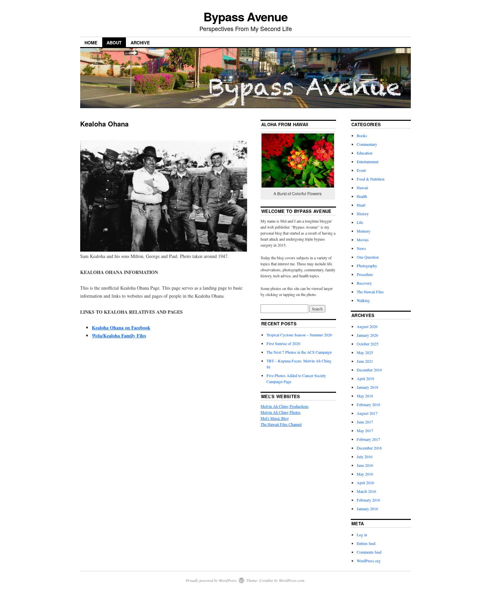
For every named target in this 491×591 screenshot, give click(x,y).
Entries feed (366, 543)
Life (360, 222)
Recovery (364, 283)
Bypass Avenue (245, 16)
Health (362, 196)
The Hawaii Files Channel (281, 424)
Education (364, 153)
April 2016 (365, 482)
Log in (362, 534)
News (361, 248)
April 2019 (365, 378)
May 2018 (365, 395)
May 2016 (365, 474)
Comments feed (369, 552)
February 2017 (368, 439)
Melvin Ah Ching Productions (285, 406)
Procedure (365, 274)
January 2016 (367, 508)
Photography (367, 265)
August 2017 (367, 413)
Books (362, 135)
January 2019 (367, 387)
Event (361, 170)
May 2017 (365, 430)
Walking (363, 300)
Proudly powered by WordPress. (211, 580)
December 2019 (369, 369)
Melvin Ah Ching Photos (281, 412)
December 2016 (369, 448)
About (114, 42)
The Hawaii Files (370, 291)
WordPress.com (291, 580)
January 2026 (367, 335)
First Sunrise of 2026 (283, 343)
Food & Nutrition (370, 179)
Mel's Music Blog (275, 418)
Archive (140, 42)
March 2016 (366, 491)
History (363, 213)
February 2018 (368, 404)
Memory (363, 231)
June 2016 (365, 465)
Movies (363, 239)
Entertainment (367, 161)
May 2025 (365, 352)
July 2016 (364, 456)
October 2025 (367, 343)
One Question (368, 257)
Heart (361, 205)
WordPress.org (368, 560)
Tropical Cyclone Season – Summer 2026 (299, 334)
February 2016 (368, 500)
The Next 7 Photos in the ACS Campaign (299, 352)
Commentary (367, 144)
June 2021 (365, 361)
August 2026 (367, 326)
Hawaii (362, 187)
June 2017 (365, 421)
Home (91, 42)
